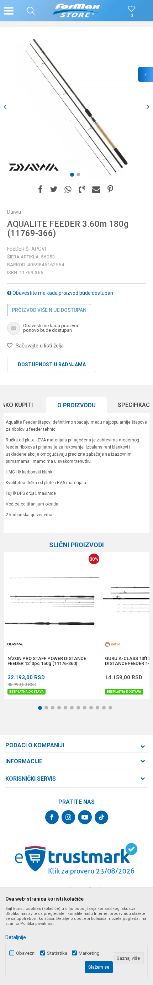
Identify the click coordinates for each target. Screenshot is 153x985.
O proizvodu (76, 405)
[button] (30, 10)
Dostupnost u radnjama (52, 364)
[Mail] (96, 189)
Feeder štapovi (26, 249)
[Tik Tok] (101, 817)
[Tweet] (53, 189)
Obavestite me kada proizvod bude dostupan (62, 293)
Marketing (89, 953)
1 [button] (73, 176)
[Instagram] (68, 817)
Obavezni (26, 953)
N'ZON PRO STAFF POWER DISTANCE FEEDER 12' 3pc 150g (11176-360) (46, 661)
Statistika (57, 953)
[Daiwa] (33, 167)
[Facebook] (40, 189)
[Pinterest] (110, 189)
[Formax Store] (77, 11)
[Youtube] (85, 817)
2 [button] (79, 176)
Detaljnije (15, 937)
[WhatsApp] (68, 189)
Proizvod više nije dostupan (49, 310)
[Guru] (112, 644)
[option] (76, 107)
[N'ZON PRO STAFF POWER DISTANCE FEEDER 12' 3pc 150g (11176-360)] (52, 600)
